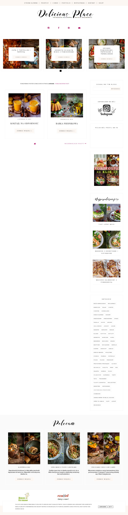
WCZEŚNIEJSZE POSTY (75, 143)
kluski (96, 333)
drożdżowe (98, 318)
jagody (106, 326)
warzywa (97, 386)
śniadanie (97, 405)
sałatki (96, 371)
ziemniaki (97, 393)
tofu (95, 378)
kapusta (104, 329)
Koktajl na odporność (24, 123)
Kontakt (91, 3)
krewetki (97, 337)
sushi (110, 371)
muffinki (97, 344)
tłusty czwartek (100, 382)
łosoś (114, 401)
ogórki (96, 348)
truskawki (103, 378)
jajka (113, 326)
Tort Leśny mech (107, 224)
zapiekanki (106, 386)
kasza (112, 329)
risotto (105, 367)
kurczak (105, 337)
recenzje (97, 367)
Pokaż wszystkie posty (62, 83)
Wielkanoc (112, 303)
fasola (96, 322)
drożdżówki (108, 318)
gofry (103, 322)
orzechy (104, 348)
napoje (114, 344)
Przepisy (45, 3)
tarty (114, 375)
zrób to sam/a (99, 401)
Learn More (102, 506)
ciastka (96, 311)
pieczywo (109, 352)
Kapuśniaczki (24, 467)
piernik (96, 356)
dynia (116, 318)
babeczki (97, 307)
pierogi (103, 356)
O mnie (55, 3)
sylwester (97, 375)
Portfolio (66, 3)
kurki (112, 337)
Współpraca (79, 3)
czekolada (105, 311)
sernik (103, 371)
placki (102, 359)
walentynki (112, 382)
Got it (110, 506)
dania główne (99, 314)
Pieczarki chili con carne (103, 467)
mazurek (105, 341)
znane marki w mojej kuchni (104, 397)
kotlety (111, 333)
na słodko (106, 344)
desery (108, 314)
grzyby (109, 322)
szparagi (106, 375)
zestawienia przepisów (102, 390)
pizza (96, 359)
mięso (113, 341)
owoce (111, 348)
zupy (108, 401)
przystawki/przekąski (102, 363)
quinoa (114, 363)
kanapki (96, 329)
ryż (117, 367)
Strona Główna (31, 3)
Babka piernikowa (67, 123)
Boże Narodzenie (100, 303)
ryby (111, 367)
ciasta (110, 307)
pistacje (111, 356)
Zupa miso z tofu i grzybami (63, 467)
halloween (98, 326)
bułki (104, 307)
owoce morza (98, 352)
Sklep (101, 3)
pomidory (110, 359)
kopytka (103, 333)
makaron (97, 341)
